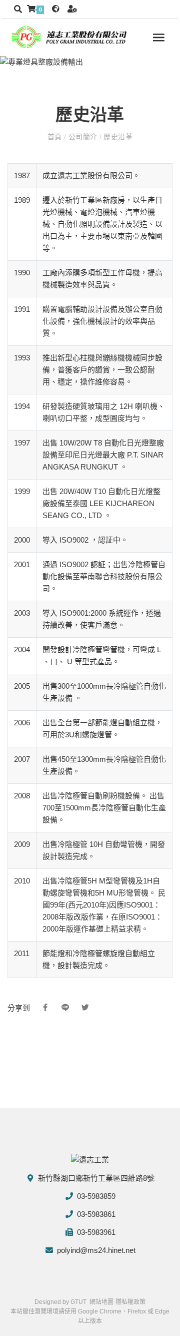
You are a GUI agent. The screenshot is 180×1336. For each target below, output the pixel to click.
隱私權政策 (131, 1301)
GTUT (78, 1301)
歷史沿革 (117, 137)
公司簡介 (83, 137)
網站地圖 (102, 1301)
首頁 (56, 137)
